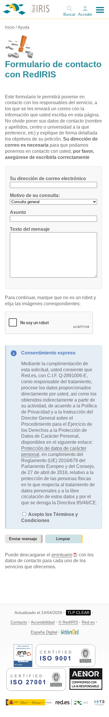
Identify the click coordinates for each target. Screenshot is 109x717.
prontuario (61, 554)
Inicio (10, 27)
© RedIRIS (68, 622)
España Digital (44, 632)
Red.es (88, 622)
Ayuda (23, 27)
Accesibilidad (43, 622)
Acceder (85, 14)
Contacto (18, 622)
